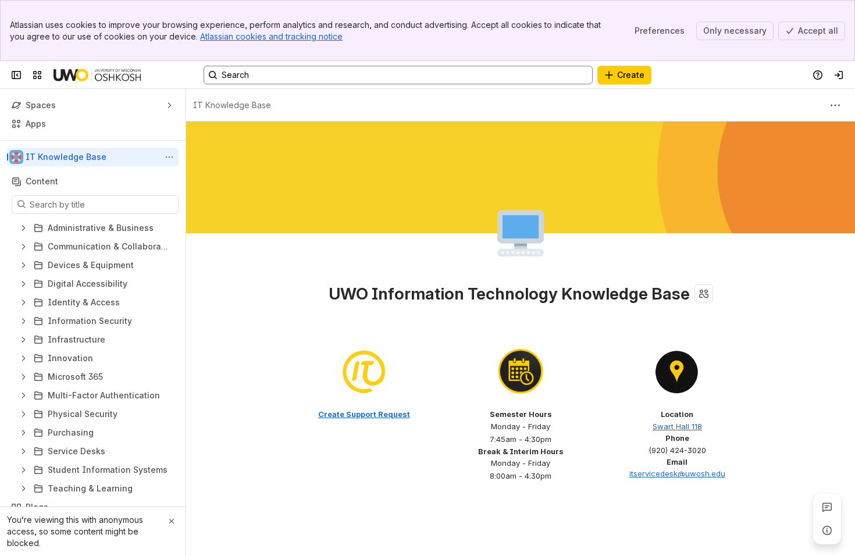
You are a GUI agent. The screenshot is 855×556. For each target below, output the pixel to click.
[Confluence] (97, 75)
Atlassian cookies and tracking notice (271, 36)
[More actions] (169, 157)
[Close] (172, 521)
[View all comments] (827, 507)
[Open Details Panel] (827, 530)
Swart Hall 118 (677, 426)
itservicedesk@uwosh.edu (677, 473)
